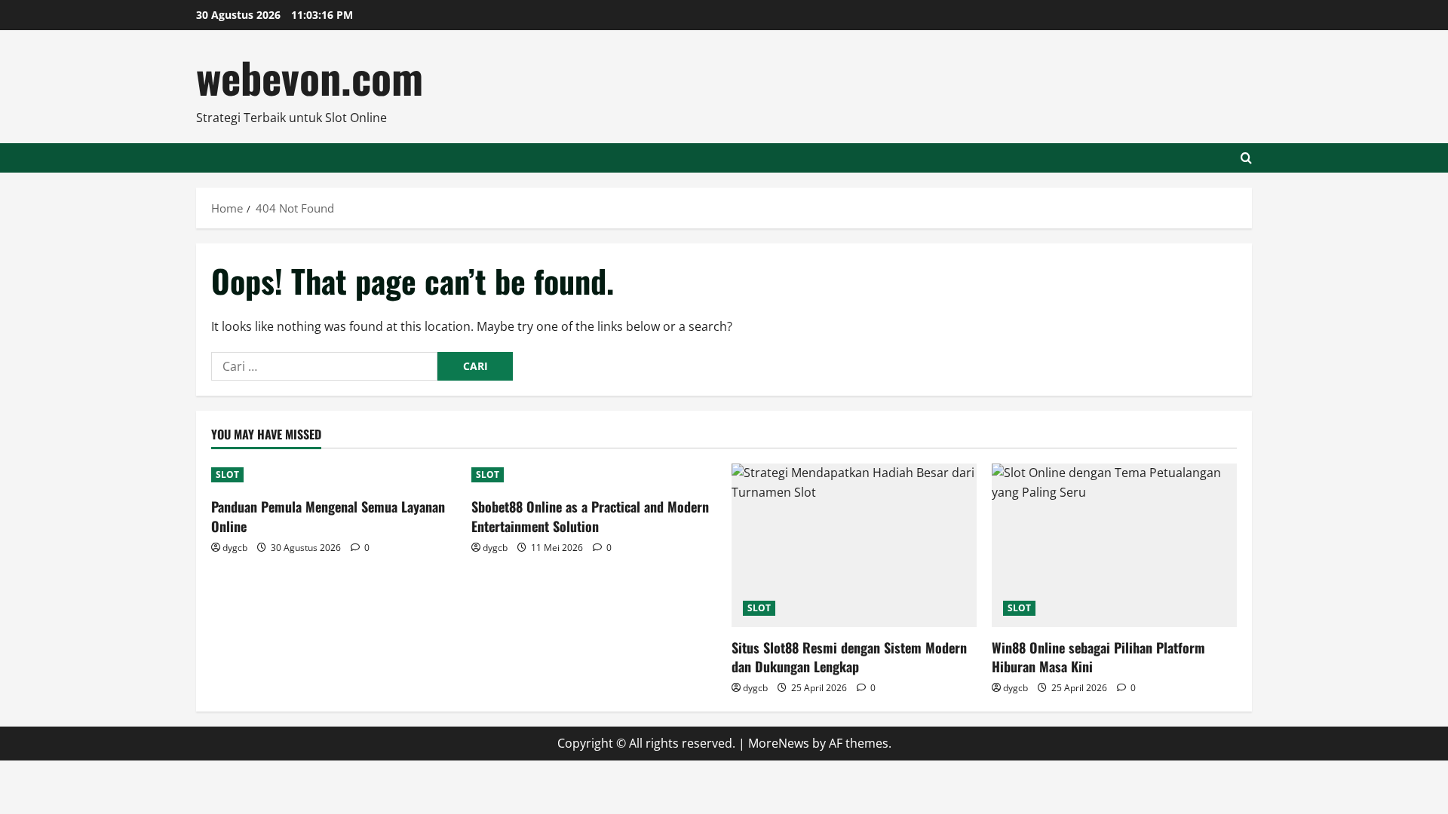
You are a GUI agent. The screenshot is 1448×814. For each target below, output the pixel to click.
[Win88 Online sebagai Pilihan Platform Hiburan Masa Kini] (1114, 545)
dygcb (234, 547)
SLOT (227, 474)
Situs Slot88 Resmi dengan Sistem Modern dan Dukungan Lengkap (849, 657)
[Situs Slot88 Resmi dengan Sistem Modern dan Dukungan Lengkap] (854, 545)
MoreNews (778, 743)
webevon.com (309, 76)
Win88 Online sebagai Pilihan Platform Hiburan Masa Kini (1098, 657)
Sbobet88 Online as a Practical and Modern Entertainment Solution (590, 516)
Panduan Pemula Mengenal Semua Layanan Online (328, 516)
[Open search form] (1246, 158)
